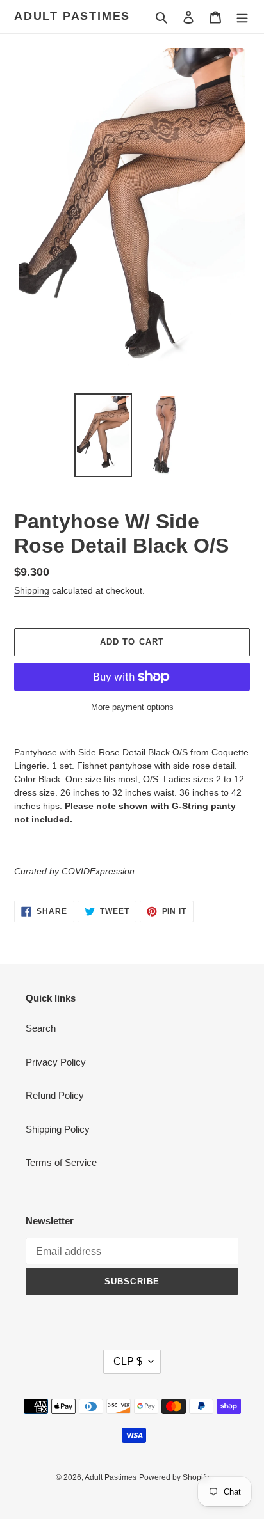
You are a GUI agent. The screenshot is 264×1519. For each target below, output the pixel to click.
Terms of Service (61, 1162)
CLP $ (127, 1361)
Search (41, 1028)
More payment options (132, 707)
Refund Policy (55, 1095)
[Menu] (242, 17)
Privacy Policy (56, 1062)
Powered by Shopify (174, 1477)
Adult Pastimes (72, 16)
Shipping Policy (58, 1129)
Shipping (31, 590)
